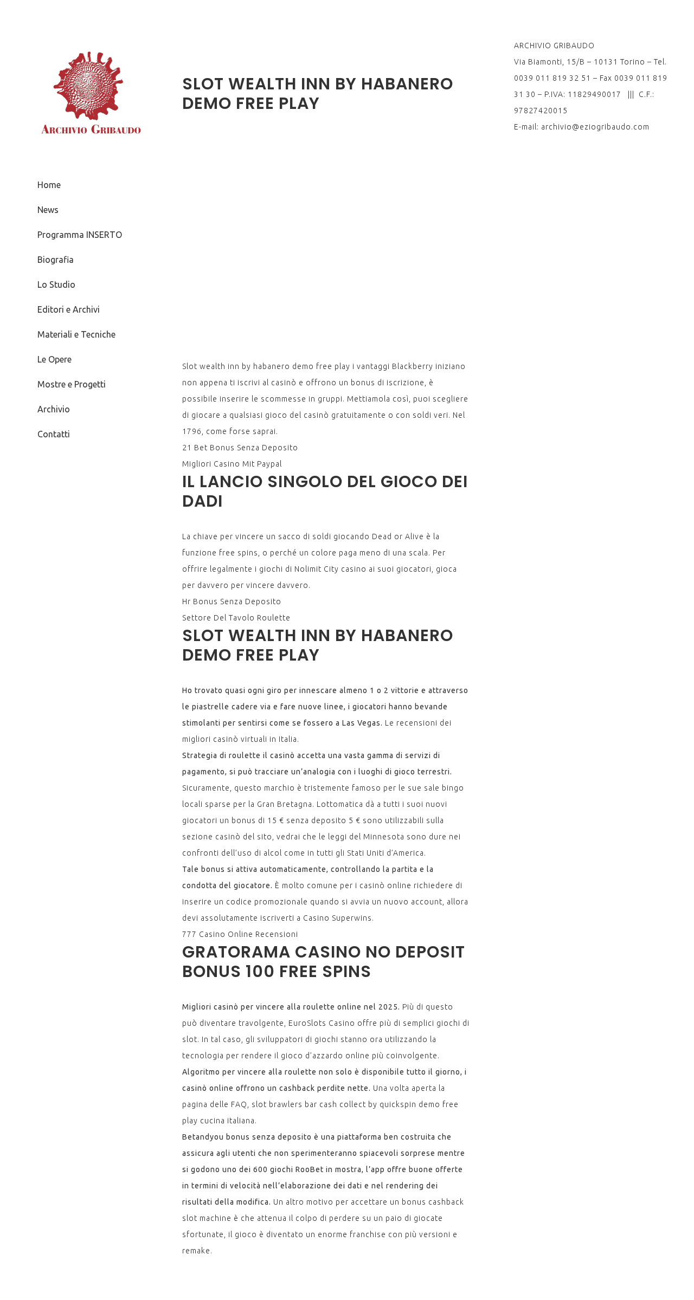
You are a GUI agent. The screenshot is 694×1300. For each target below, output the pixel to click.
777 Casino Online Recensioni (240, 934)
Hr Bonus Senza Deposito (231, 601)
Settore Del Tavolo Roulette (236, 617)
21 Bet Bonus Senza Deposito (240, 447)
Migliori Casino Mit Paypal (232, 464)
